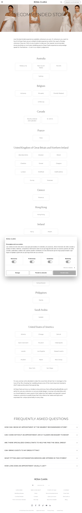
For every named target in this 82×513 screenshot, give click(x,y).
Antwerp (23, 93)
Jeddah (41, 317)
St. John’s (50, 119)
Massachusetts (58, 351)
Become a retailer (52, 499)
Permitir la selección (41, 272)
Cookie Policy (60, 510)
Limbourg (41, 102)
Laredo (23, 351)
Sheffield (41, 172)
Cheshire (23, 163)
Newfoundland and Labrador (32, 120)
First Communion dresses (19, 499)
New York (32, 368)
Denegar (17, 272)
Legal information (40, 510)
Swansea (50, 180)
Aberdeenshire (23, 155)
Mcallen (23, 359)
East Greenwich (23, 343)
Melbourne (23, 66)
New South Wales (41, 67)
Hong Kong (41, 214)
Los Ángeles (41, 351)
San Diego (50, 368)
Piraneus (41, 197)
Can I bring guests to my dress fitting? (21, 450)
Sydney (41, 76)
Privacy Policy (50, 510)
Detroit (58, 334)
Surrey (32, 180)
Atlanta (23, 334)
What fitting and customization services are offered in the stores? (35, 458)
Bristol (59, 155)
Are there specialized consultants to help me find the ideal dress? (35, 443)
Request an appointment (72, 2)
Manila (41, 300)
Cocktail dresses (19, 496)
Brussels (41, 93)
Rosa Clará (66, 493)
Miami (41, 359)
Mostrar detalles (68, 267)
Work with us (66, 496)
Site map (35, 499)
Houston (41, 343)
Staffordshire (59, 172)
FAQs (35, 493)
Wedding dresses (19, 493)
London (23, 172)
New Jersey (58, 359)
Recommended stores (52, 493)
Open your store (52, 496)
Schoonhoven (41, 283)
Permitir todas (64, 272)
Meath (50, 231)
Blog (66, 499)
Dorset (41, 163)
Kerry (32, 231)
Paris (41, 138)
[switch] (32, 262)
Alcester (41, 155)
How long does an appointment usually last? (25, 466)
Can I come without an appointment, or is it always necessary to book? (36, 435)
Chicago (41, 334)
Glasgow (59, 163)
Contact (36, 496)
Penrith (58, 66)
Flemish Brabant (58, 93)
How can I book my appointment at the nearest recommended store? (35, 427)
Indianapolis (59, 343)
